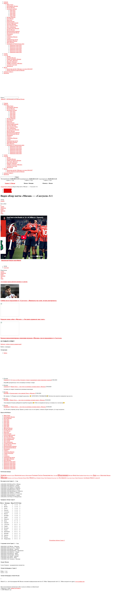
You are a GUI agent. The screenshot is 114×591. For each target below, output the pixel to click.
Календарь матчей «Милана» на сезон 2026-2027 (20, 69)
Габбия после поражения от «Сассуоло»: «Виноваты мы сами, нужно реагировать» (29, 300)
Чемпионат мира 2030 (16, 52)
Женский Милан (8, 428)
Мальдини (103, 475)
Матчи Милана (11, 29)
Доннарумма (46, 475)
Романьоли (49, 477)
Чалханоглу (80, 477)
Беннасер (23, 475)
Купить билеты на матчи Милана (15, 70)
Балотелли (18, 475)
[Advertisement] (47, 86)
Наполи (24, 477)
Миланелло (10, 66)
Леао (94, 475)
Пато (28, 477)
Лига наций (7, 440)
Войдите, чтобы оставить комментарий (11, 344)
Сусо (58, 477)
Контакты (6, 73)
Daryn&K (6, 393)
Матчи (5, 67)
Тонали (76, 477)
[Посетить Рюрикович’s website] (6, 405)
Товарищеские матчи (12, 39)
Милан (4, 477)
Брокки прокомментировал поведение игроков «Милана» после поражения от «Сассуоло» (31, 338)
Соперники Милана (12, 36)
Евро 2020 (12, 13)
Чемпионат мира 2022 (16, 49)
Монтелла (16, 477)
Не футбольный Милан (13, 32)
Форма (8, 56)
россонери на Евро (12, 9)
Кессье (88, 475)
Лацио (91, 475)
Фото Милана (10, 42)
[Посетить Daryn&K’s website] (6, 392)
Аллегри (3, 475)
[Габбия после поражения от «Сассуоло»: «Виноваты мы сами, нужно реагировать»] (10, 297)
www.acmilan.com (79, 581)
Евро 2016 (12, 11)
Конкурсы (9, 20)
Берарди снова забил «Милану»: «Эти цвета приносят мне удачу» (23, 319)
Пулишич (39, 477)
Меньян (108, 475)
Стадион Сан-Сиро (12, 64)
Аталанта (13, 475)
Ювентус (92, 477)
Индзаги (71, 475)
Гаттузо (40, 475)
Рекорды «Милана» (12, 62)
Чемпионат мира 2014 (16, 46)
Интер (74, 475)
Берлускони (29, 475)
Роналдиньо (54, 477)
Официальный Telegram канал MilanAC (11, 260)
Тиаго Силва (69, 477)
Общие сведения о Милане (14, 59)
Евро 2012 (12, 10)
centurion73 (7, 380)
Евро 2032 (6, 426)
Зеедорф (55, 475)
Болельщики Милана (12, 6)
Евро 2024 (12, 14)
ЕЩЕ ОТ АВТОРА (22, 281)
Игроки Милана (11, 17)
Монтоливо (20, 477)
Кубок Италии (10, 21)
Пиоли (32, 478)
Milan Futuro (10, 4)
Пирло (35, 477)
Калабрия (81, 475)
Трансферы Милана (12, 41)
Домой (2, 186)
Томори (73, 477)
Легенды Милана (11, 24)
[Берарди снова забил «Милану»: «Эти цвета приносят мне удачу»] (10, 316)
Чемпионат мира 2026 (16, 50)
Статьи (9, 38)
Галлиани (35, 475)
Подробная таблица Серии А (57, 540)
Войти (5, 353)
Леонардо (98, 475)
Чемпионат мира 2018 (16, 48)
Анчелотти (9, 475)
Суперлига (6, 456)
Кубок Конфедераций (12, 23)
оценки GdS (97, 477)
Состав (5, 53)
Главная (6, 2)
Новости (6, 3)
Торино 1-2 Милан (10, 183)
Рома (46, 477)
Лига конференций (9, 439)
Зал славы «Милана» (12, 60)
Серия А (9, 35)
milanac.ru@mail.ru (16, 588)
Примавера (10, 34)
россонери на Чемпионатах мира (15, 43)
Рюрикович (7, 406)
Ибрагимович (63, 475)
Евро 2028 (12, 16)
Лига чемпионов (11, 27)
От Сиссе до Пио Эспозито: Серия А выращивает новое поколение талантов (31, 380)
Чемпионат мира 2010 (16, 45)
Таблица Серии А (8, 71)
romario (2, 201)
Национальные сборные (13, 31)
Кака (78, 475)
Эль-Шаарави (86, 477)
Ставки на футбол (8, 453)
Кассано (85, 475)
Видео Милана (11, 7)
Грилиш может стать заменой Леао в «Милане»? (23, 393)
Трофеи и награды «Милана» (14, 63)
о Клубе (6, 55)
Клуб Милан (10, 18)
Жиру (52, 475)
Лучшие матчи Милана (13, 28)
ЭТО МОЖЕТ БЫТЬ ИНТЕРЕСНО (9, 281)
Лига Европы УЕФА (12, 25)
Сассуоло (6, 267)
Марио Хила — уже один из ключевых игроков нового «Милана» (28, 386)
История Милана (11, 57)
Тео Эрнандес (63, 478)
